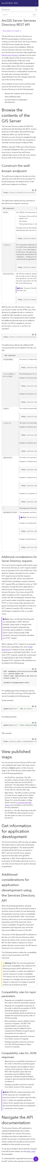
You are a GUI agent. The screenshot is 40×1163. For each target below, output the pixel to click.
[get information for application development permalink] (28, 837)
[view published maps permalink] (13, 757)
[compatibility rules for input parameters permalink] (16, 996)
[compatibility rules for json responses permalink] (16, 1057)
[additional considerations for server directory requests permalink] (34, 561)
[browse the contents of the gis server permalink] (22, 121)
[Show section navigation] (35, 3)
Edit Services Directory (10, 55)
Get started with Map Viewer (18, 804)
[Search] (34, 14)
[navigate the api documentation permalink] (32, 1123)
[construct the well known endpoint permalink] (28, 171)
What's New (31, 1151)
